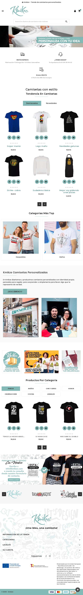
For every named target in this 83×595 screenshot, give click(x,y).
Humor (71, 389)
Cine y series (51, 389)
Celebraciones (11, 394)
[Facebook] (46, 556)
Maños (31, 389)
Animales (51, 394)
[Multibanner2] (41, 361)
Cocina (31, 394)
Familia (11, 389)
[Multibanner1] (11, 361)
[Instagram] (49, 556)
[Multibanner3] (71, 361)
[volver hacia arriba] (77, 589)
